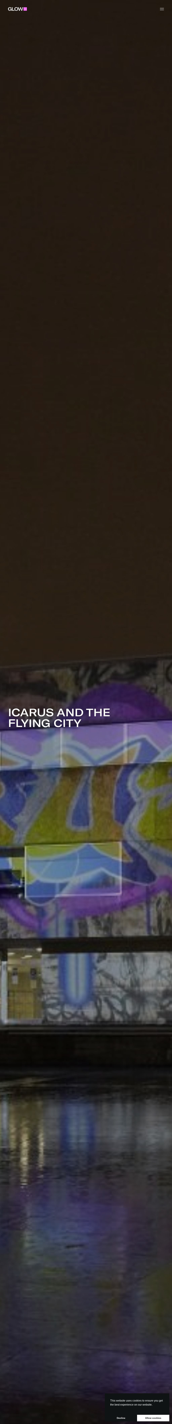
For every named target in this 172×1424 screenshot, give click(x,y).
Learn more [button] (117, 1408)
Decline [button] (121, 1418)
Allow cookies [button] (153, 1418)
